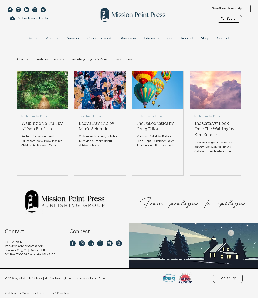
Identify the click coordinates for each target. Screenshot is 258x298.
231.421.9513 (14, 242)
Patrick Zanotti (98, 278)
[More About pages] (58, 39)
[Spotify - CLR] (43, 9)
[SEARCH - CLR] (119, 243)
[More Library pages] (158, 39)
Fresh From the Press (50, 59)
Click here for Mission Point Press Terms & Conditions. (38, 293)
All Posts (22, 59)
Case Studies (123, 59)
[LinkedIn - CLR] (26, 9)
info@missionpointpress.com (24, 246)
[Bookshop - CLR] (34, 9)
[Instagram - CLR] (18, 9)
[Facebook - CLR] (10, 9)
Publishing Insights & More (89, 59)
